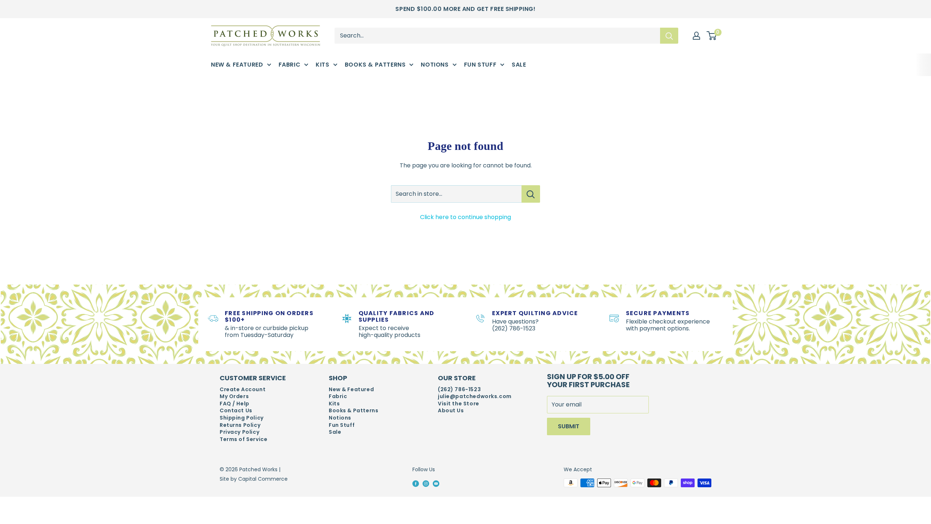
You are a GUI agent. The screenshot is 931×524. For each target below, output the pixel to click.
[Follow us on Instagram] (426, 483)
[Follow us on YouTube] (436, 483)
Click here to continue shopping (465, 217)
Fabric (290, 64)
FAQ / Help (234, 403)
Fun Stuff (480, 64)
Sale (519, 64)
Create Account (242, 389)
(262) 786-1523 (459, 389)
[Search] (669, 36)
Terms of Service (243, 439)
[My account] (696, 36)
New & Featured (237, 64)
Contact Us (236, 410)
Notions (434, 64)
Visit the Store (458, 403)
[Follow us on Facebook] (415, 483)
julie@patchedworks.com (475, 396)
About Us (451, 410)
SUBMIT (568, 426)
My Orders (234, 396)
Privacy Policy (239, 432)
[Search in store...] (531, 194)
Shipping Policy (242, 417)
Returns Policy (240, 425)
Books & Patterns (375, 64)
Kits (322, 64)
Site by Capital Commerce (254, 479)
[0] (711, 36)
